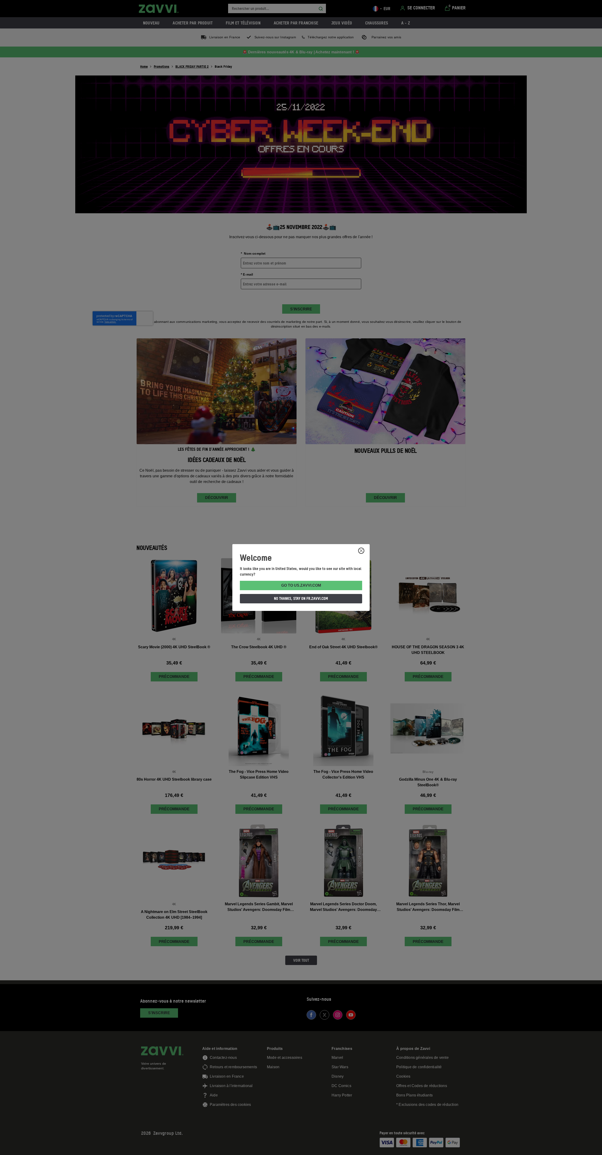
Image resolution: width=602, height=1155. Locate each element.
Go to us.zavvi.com (301, 585)
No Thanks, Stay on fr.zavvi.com (301, 598)
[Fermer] (361, 551)
